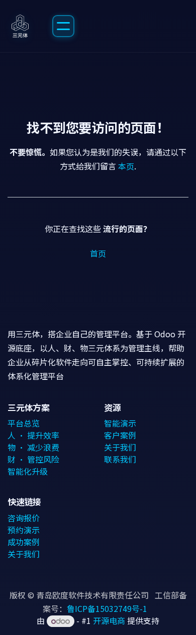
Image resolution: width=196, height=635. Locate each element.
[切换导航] (63, 26)
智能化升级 (28, 471)
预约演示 (24, 530)
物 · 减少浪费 (33, 447)
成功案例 (24, 542)
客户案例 (120, 435)
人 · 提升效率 (33, 435)
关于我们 (120, 447)
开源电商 (109, 620)
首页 (98, 253)
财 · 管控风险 (33, 459)
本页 (126, 166)
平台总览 (24, 423)
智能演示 (120, 423)
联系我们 (120, 459)
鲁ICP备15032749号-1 (107, 608)
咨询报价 (24, 518)
